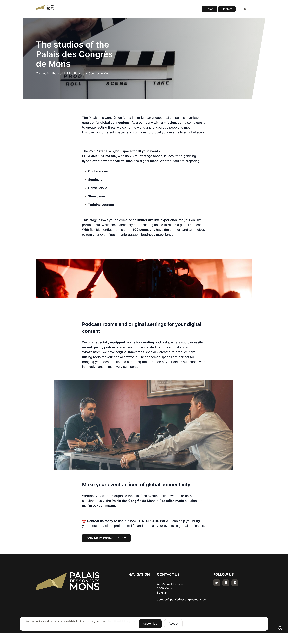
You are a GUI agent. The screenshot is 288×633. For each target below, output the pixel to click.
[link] (106, 538)
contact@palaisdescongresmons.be (181, 599)
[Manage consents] (280, 628)
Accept (173, 623)
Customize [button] (150, 623)
